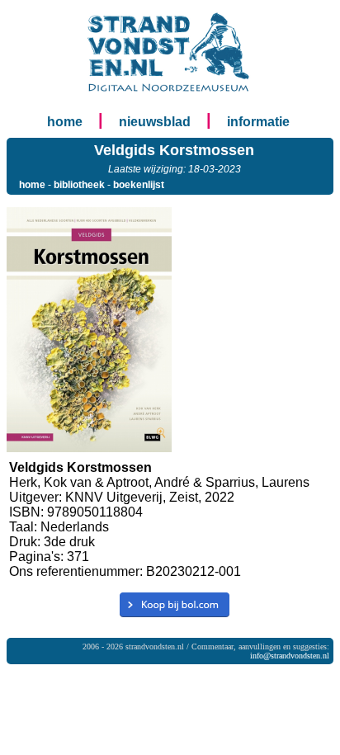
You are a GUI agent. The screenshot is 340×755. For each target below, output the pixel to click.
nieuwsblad (155, 122)
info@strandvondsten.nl (289, 655)
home (65, 122)
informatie (258, 122)
